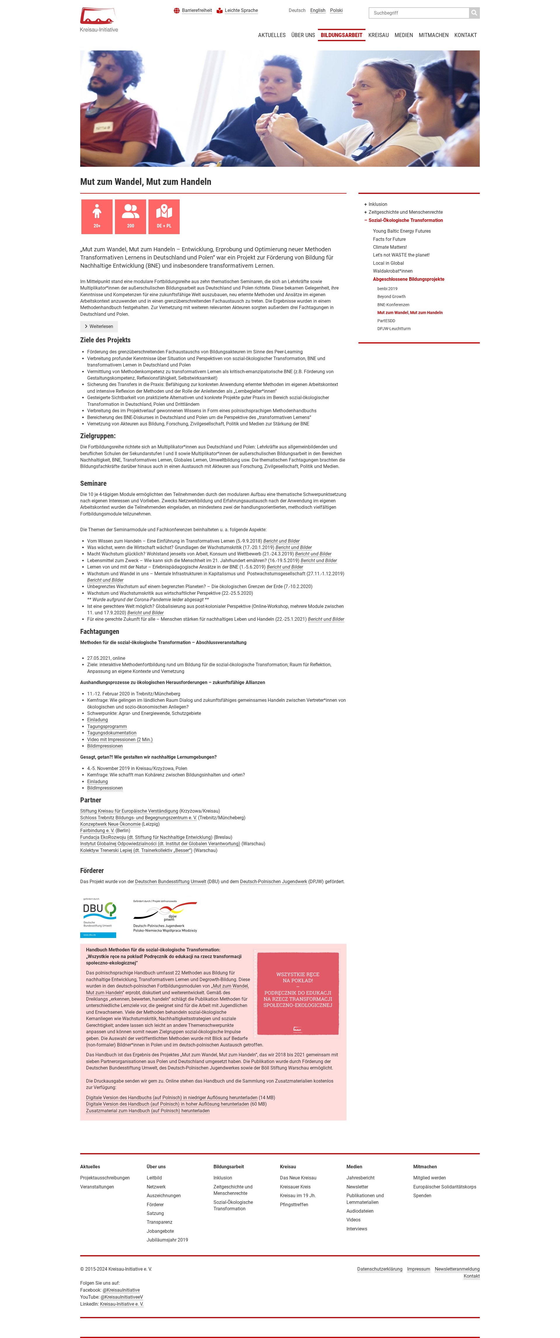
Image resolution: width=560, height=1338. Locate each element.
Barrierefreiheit (197, 10)
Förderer (155, 1204)
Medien (404, 34)
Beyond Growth (391, 296)
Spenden (422, 1195)
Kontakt (465, 34)
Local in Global (388, 263)
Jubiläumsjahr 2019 (167, 1240)
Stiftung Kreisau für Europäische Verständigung (129, 811)
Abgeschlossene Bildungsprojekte (408, 279)
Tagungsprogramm (107, 726)
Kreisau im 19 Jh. (298, 1195)
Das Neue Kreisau (298, 1178)
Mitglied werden (429, 1178)
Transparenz (159, 1222)
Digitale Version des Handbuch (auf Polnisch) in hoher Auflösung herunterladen (167, 1104)
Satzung (155, 1213)
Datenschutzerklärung (379, 1269)
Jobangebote (160, 1231)
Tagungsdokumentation (111, 733)
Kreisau (378, 34)
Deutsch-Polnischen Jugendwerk (273, 881)
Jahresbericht (360, 1178)
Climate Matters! (390, 247)
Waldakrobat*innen (393, 271)
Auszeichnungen (164, 1195)
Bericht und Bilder (281, 541)
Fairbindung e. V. (97, 830)
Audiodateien (360, 1211)
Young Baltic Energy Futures (402, 231)
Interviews (356, 1229)
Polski (336, 10)
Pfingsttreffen (294, 1204)
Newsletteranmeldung (457, 1269)
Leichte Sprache (241, 10)
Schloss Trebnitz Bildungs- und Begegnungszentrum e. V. (138, 817)
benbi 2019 (387, 288)
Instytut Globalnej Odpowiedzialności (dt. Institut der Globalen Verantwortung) (160, 843)
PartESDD (386, 320)
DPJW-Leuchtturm (394, 328)
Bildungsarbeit (342, 34)
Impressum (418, 1269)
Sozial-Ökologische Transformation (406, 220)
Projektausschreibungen (105, 1178)
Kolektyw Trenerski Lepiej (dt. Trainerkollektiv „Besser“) (136, 850)
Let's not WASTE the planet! (401, 255)
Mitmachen (434, 34)
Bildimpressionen (105, 746)
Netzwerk (156, 1187)
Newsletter (357, 1187)
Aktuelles (272, 34)
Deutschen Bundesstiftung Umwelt (170, 881)
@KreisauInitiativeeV (122, 1297)
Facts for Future (389, 239)
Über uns (303, 34)
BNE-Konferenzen (393, 304)
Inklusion (378, 204)
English (318, 10)
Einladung (97, 720)
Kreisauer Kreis (295, 1187)
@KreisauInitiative (121, 1290)
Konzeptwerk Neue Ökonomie (110, 824)
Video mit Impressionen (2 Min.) (120, 739)
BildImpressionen (105, 788)
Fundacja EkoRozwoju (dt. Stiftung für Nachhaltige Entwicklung (145, 837)
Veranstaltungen (97, 1187)
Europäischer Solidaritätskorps (444, 1187)
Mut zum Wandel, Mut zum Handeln (410, 312)
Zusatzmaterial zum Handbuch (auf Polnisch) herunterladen (148, 1110)
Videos (353, 1220)
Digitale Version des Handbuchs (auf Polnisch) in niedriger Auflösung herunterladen (172, 1097)
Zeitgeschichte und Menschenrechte (406, 212)
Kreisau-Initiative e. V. (122, 1304)
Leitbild (154, 1178)
